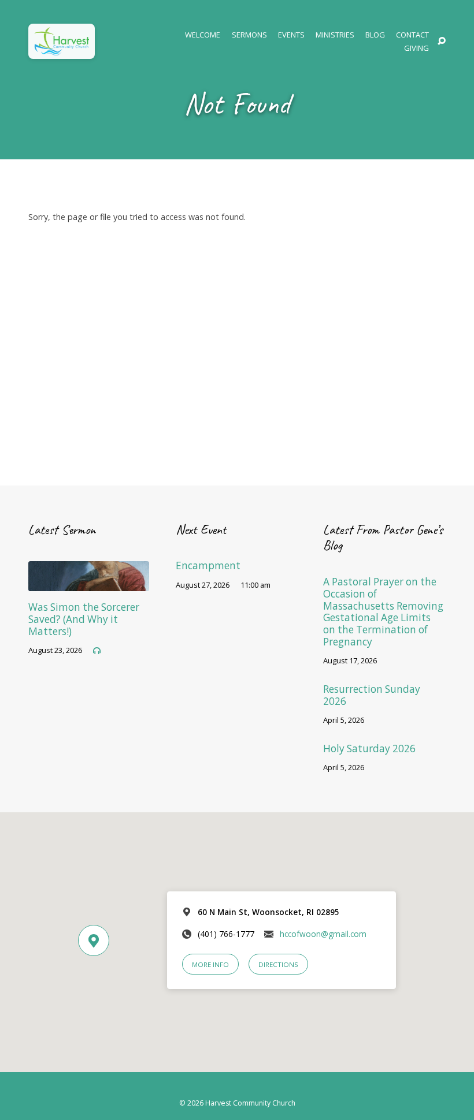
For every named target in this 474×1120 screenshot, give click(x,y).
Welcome (202, 35)
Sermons (249, 35)
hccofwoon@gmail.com (323, 933)
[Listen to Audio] (97, 651)
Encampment (208, 565)
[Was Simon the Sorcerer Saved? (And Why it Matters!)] (88, 583)
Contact (412, 35)
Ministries (335, 35)
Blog (375, 35)
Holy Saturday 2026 (369, 748)
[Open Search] (442, 42)
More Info (210, 964)
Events (291, 35)
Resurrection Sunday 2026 (371, 695)
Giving (416, 48)
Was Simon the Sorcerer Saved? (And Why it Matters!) (83, 618)
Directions (278, 964)
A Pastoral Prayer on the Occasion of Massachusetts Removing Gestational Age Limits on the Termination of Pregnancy (383, 611)
